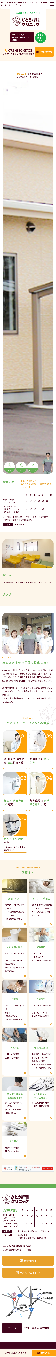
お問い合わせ (46, 51)
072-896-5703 (20, 50)
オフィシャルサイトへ (30, 1272)
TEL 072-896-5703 (16, 1245)
